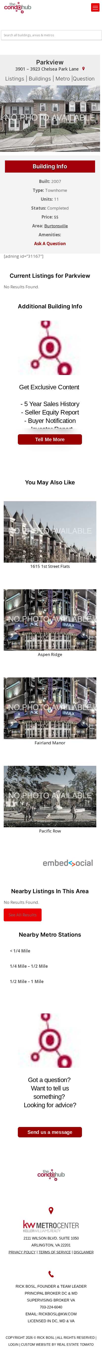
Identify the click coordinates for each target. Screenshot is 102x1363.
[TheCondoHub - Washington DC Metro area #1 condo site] (18, 7)
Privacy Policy (22, 1252)
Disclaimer (84, 1252)
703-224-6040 (51, 1307)
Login (13, 1344)
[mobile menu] (95, 7)
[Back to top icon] (92, 1353)
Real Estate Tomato (75, 1344)
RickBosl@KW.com (58, 1314)
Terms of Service (55, 1252)
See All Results (23, 915)
